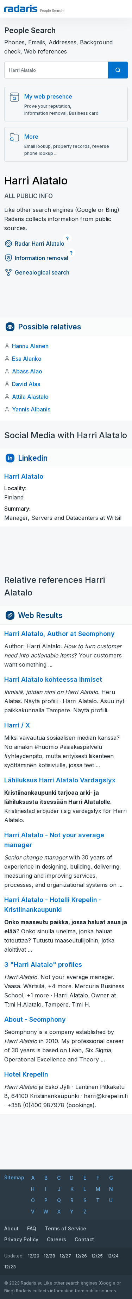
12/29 (33, 1256)
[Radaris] (20, 8)
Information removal (41, 257)
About (11, 1228)
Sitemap (14, 1177)
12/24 (113, 1256)
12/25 (97, 1256)
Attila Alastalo (30, 396)
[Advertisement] (66, 301)
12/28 (49, 1256)
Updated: (14, 1256)
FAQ (31, 1228)
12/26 (81, 1256)
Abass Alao (27, 371)
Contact (84, 1239)
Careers (56, 1239)
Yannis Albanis (31, 409)
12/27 (65, 1256)
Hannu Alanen (30, 345)
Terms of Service (65, 1228)
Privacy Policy (21, 1239)
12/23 (10, 1266)
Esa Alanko (27, 358)
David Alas (26, 383)
